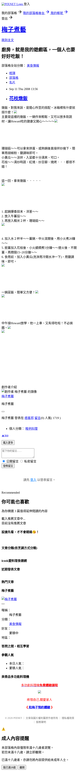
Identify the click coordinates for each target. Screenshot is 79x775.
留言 (38, 418)
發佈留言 (8, 466)
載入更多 (8, 442)
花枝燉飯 (18, 98)
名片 (12, 82)
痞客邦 (29, 418)
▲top (5, 435)
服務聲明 (41, 722)
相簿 (12, 73)
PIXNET (17, 718)
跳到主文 (8, 40)
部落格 (13, 77)
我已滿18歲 (9, 767)
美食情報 (33, 65)
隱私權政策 (68, 718)
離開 (22, 767)
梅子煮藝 (14, 29)
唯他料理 (31, 428)
